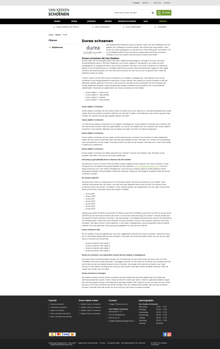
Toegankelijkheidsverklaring (61, 345)
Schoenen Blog (113, 343)
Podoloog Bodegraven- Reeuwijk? (62, 343)
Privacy (103, 343)
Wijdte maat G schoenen (91, 307)
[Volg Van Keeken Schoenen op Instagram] (169, 334)
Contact (167, 3)
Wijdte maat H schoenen (91, 310)
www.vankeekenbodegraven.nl (147, 166)
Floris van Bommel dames (61, 317)
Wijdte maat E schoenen (90, 304)
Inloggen (136, 3)
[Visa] (66, 334)
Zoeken (152, 13)
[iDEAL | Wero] (52, 334)
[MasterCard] (59, 334)
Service (145, 3)
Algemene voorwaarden (88, 343)
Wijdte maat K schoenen (91, 313)
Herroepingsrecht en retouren (133, 343)
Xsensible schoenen (59, 307)
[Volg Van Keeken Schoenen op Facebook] (165, 334)
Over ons (157, 3)
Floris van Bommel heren (61, 313)
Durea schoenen (57, 304)
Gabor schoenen (57, 310)
